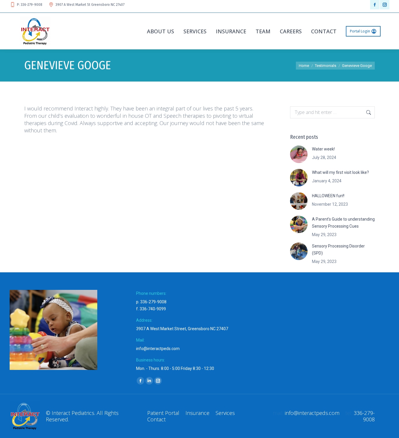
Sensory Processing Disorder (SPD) (338, 249)
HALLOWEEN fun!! (328, 195)
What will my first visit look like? (340, 172)
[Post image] (299, 154)
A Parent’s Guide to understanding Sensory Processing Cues (343, 222)
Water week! (323, 149)
